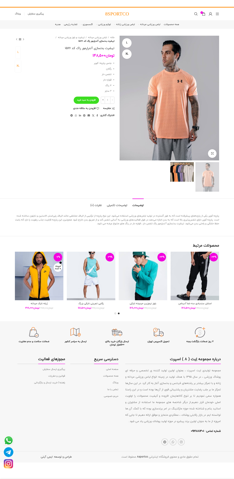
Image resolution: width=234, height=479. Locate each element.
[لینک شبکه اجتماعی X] (93, 115)
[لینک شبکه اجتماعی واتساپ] (76, 115)
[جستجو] (196, 13)
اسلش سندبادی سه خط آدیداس (195, 303)
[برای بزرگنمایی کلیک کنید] (212, 153)
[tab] (138, 203)
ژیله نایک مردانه (39, 303)
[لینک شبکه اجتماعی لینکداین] (80, 115)
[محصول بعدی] (16, 39)
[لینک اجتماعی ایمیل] (89, 115)
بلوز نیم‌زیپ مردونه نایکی (143, 303)
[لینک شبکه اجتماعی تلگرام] (71, 115)
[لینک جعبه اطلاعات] (200, 335)
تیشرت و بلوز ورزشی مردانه (71, 37)
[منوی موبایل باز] (217, 13)
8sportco (142, 457)
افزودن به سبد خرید (86, 100)
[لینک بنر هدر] (122, 3)
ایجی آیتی (47, 457)
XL (18, 66)
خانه (112, 37)
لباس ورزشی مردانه (97, 37)
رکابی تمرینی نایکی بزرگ (91, 303)
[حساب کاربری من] (210, 13)
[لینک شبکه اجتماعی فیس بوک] (97, 115)
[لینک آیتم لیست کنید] (94, 369)
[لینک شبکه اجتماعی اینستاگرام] (181, 442)
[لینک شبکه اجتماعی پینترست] (84, 115)
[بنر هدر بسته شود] (4, 3)
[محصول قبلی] (23, 39)
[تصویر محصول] (195, 276)
